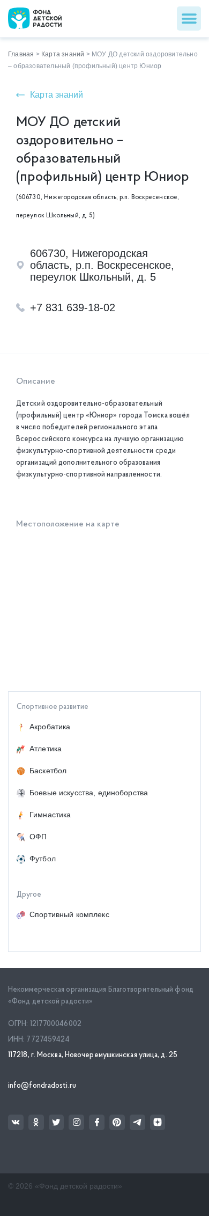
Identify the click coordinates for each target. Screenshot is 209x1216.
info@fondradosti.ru (42, 1086)
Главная (21, 54)
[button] (189, 18)
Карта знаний (62, 54)
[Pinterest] (117, 1122)
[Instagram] (76, 1122)
